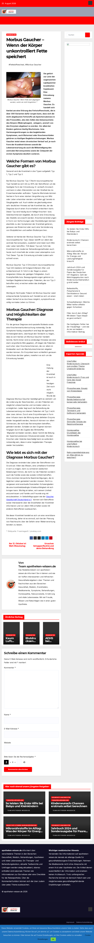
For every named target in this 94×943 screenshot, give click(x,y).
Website (7, 743)
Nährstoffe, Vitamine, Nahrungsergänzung (21, 825)
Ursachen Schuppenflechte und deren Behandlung (43, 545)
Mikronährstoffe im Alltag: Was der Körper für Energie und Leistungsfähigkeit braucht (77, 256)
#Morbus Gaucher (33, 64)
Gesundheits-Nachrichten (61, 797)
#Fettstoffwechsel (16, 64)
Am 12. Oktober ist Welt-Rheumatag (17, 544)
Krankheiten (11, 34)
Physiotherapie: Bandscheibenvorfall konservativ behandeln (77, 399)
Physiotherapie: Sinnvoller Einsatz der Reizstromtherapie (76, 421)
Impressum (70, 922)
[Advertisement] (25, 379)
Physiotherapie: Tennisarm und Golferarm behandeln (76, 410)
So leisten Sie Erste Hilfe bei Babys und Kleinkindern (78, 231)
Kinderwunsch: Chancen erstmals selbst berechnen (78, 242)
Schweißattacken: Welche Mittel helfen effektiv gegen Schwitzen (78, 304)
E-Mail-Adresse (11, 729)
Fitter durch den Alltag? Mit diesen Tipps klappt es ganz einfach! (77, 315)
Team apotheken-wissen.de (37, 566)
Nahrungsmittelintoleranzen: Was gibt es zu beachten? (78, 455)
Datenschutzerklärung (84, 922)
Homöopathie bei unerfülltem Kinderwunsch (74, 443)
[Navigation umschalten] (49, 20)
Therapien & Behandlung (14, 800)
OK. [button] (53, 939)
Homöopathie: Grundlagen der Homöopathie (74, 432)
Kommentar (10, 667)
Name (7, 714)
